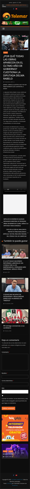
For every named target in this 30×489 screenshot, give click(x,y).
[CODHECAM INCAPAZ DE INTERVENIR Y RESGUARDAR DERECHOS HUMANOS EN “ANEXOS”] (15, 279)
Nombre (5, 373)
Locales (5, 52)
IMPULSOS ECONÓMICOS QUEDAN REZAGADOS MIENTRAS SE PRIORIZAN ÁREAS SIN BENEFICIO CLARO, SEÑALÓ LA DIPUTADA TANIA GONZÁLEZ (16, 222)
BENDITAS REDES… (8, 454)
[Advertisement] (15, 204)
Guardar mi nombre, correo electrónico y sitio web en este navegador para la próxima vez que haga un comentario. (15, 401)
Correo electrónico (8, 381)
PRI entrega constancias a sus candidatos (14, 327)
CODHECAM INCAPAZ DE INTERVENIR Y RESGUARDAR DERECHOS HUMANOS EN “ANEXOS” (13, 297)
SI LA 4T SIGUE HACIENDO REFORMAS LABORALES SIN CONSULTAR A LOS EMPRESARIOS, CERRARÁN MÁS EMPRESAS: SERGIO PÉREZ (14, 265)
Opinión (10, 451)
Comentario (6, 352)
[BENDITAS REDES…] (15, 445)
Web (3, 388)
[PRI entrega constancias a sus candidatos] (15, 310)
